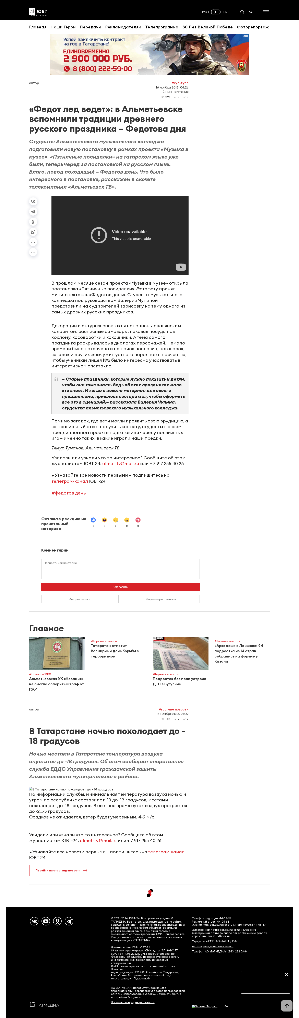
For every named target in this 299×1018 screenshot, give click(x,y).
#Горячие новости (174, 709)
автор (34, 83)
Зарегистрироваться (161, 599)
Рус (205, 12)
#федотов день (68, 493)
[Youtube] (45, 921)
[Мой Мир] (33, 242)
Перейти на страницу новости (58, 870)
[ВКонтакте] (33, 201)
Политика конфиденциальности (133, 1002)
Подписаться (265, 987)
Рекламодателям (123, 26)
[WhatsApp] (33, 232)
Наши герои (63, 26)
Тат (226, 12)
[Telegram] (33, 211)
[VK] (34, 921)
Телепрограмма (161, 26)
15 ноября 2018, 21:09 (172, 714)
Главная (37, 26)
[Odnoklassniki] (57, 921)
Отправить (120, 586)
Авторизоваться (79, 599)
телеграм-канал (69, 481)
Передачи (90, 26)
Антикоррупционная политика (212, 946)
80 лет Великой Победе (207, 26)
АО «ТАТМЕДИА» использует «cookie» (136, 987)
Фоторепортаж (253, 26)
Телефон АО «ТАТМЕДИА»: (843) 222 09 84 (220, 951)
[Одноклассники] (33, 222)
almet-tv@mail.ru (120, 463)
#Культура (180, 83)
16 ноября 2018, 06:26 (172, 87)
